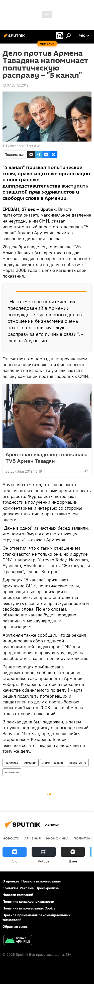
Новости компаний (18, 894)
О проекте (11, 881)
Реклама (27, 888)
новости (11, 838)
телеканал (12, 772)
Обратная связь (15, 926)
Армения (30, 762)
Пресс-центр (77, 762)
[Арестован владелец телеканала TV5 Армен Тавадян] (47, 416)
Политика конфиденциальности (28, 901)
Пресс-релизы (47, 888)
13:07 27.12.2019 (15, 85)
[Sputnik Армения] (15, 37)
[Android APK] (18, 940)
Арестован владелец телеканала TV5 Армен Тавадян (46, 457)
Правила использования (41, 881)
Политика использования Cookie (29, 908)
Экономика (57, 838)
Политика (11, 762)
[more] (86, 471)
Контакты (10, 888)
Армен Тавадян (52, 762)
